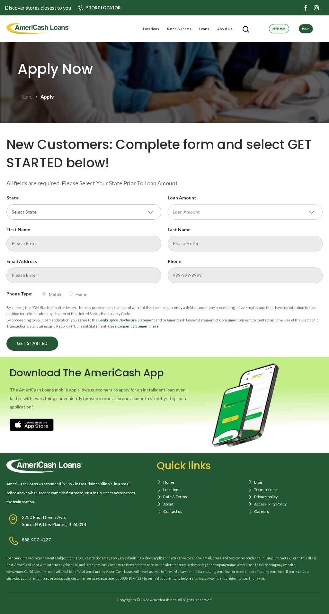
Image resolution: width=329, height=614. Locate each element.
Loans (204, 29)
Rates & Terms (179, 29)
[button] (164, 28)
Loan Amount (182, 197)
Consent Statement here (138, 326)
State (12, 197)
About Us (224, 29)
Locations (151, 29)
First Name (18, 229)
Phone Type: (19, 293)
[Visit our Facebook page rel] (305, 7)
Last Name (179, 229)
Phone (174, 261)
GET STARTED (32, 343)
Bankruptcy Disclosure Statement (126, 320)
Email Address (21, 261)
